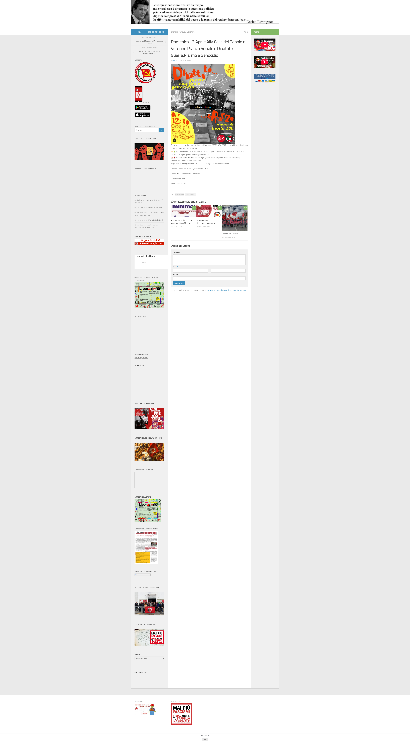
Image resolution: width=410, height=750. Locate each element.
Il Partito (191, 32)
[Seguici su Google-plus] (163, 32)
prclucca (175, 61)
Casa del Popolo (178, 32)
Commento (177, 252)
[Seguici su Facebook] (153, 32)
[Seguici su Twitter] (156, 32)
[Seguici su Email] (149, 32)
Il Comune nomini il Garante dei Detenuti (149, 220)
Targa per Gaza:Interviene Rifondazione (149, 208)
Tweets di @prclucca (141, 358)
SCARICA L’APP (148, 102)
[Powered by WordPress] (142, 745)
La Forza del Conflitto (230, 234)
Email (213, 267)
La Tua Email (141, 263)
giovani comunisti (190, 194)
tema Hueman (159, 745)
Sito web (176, 274)
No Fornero (138, 26)
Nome (175, 267)
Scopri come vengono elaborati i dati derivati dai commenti (225, 290)
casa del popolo (179, 194)
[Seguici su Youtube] (159, 32)
